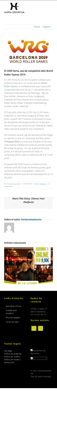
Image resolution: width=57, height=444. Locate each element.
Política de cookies (12, 356)
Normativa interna (13, 306)
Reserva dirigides (13, 317)
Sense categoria (40, 184)
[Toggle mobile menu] (52, 4)
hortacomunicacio (14, 184)
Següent (47, 26)
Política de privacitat (12, 353)
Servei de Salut (12, 322)
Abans (37, 26)
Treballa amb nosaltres (11, 312)
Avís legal (8, 350)
